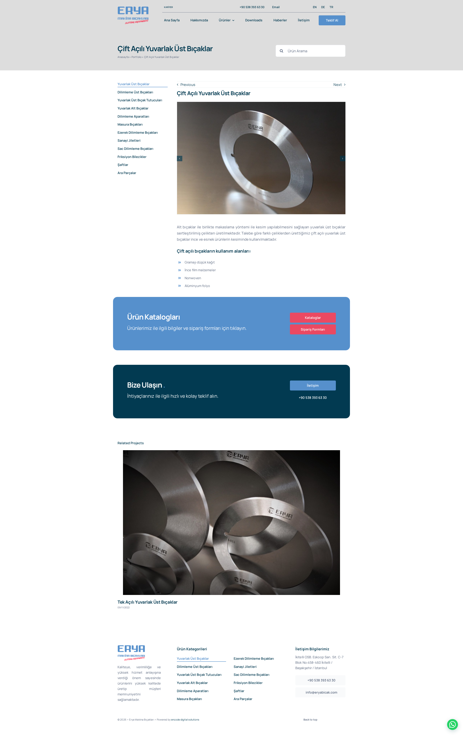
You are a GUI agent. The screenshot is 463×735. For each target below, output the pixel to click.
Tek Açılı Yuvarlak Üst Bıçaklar (148, 602)
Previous (187, 84)
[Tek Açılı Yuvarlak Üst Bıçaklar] (231, 522)
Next (338, 84)
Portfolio (136, 57)
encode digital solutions (185, 719)
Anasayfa (123, 57)
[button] (179, 158)
